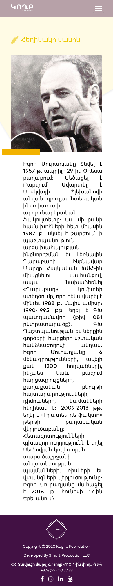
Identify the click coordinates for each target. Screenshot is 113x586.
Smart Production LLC (69, 555)
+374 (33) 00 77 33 (57, 569)
